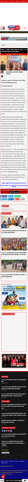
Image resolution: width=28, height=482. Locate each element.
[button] (25, 28)
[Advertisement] (14, 13)
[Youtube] (7, 431)
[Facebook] (2, 431)
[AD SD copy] (14, 40)
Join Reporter (23, 1)
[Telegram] (11, 431)
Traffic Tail (24, 470)
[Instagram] (9, 431)
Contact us (12, 1)
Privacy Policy (4, 462)
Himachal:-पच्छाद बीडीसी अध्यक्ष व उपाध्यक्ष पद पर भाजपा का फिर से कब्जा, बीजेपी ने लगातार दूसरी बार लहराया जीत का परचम (13, 406)
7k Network (9, 474)
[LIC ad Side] (14, 309)
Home (2, 1)
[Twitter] (4, 431)
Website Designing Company (14, 470)
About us (7, 1)
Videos (17, 1)
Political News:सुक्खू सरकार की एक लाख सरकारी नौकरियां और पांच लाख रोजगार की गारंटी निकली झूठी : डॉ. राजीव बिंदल (13, 443)
